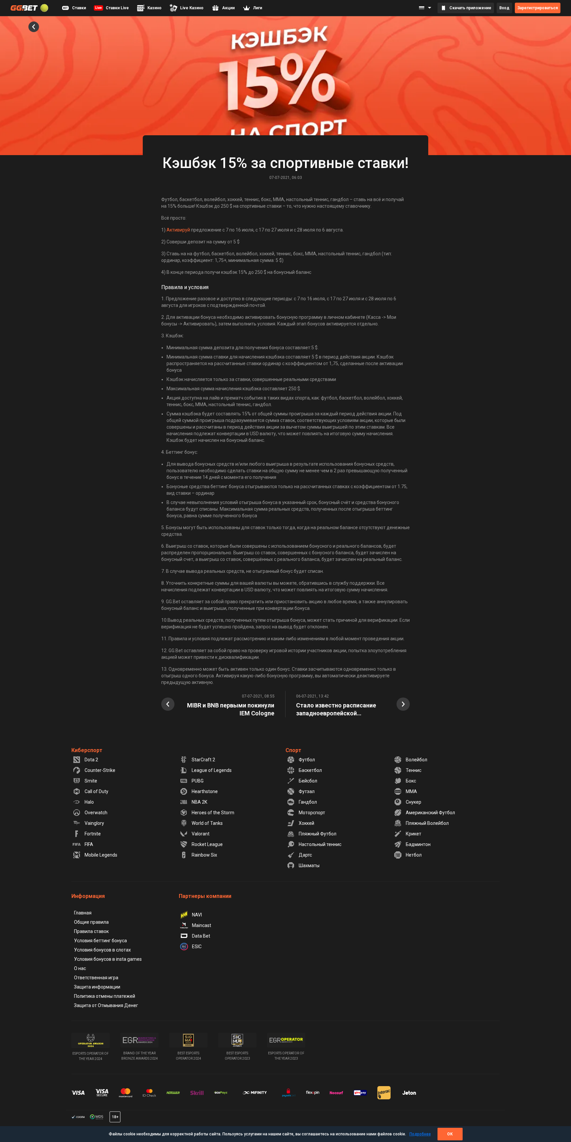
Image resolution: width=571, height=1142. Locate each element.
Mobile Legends (101, 855)
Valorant (200, 833)
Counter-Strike (100, 770)
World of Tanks (207, 823)
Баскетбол (310, 770)
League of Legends (212, 770)
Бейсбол (308, 780)
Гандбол (308, 802)
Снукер (413, 802)
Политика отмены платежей (104, 996)
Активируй (178, 230)
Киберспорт (86, 750)
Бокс (411, 780)
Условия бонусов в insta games (108, 959)
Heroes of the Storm (213, 812)
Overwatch (96, 812)
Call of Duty (96, 791)
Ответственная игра (96, 977)
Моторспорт (312, 812)
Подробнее (420, 1134)
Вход (504, 8)
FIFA (89, 844)
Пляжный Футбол (317, 833)
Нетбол (414, 855)
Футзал (307, 791)
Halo (89, 802)
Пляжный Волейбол (427, 823)
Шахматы (309, 865)
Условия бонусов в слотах (102, 949)
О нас (80, 968)
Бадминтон (418, 844)
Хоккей (306, 823)
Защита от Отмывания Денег (106, 1005)
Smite (91, 780)
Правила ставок (91, 931)
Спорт (293, 750)
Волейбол (416, 759)
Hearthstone (205, 791)
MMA (411, 791)
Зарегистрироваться (537, 8)
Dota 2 (91, 759)
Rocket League (207, 844)
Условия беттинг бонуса (100, 940)
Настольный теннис (320, 844)
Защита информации (97, 987)
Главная (83, 912)
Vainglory (94, 823)
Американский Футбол (430, 812)
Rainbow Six (204, 855)
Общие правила (91, 922)
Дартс (305, 855)
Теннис (413, 770)
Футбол (307, 759)
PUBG (198, 780)
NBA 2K (199, 802)
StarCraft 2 (203, 759)
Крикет (413, 833)
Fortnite (93, 833)
